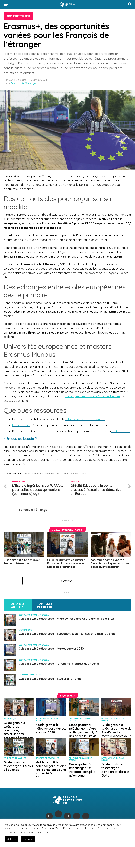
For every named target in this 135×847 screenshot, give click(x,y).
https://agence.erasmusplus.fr (85, 419)
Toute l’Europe (120, 431)
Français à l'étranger (24, 83)
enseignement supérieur (41, 473)
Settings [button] (11, 839)
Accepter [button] (28, 839)
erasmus (64, 473)
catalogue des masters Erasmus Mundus (92, 396)
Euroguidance (21, 425)
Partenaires (79, 473)
